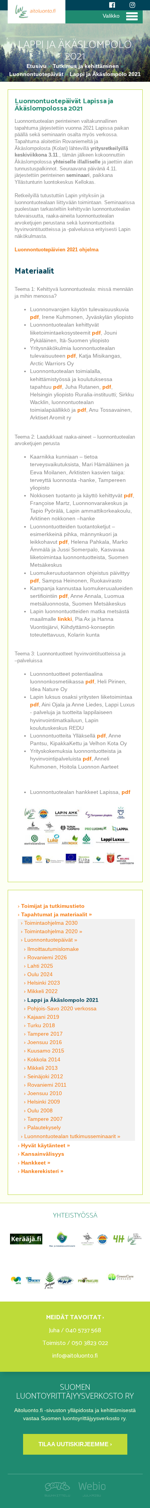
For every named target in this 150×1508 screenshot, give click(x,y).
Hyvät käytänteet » (45, 1145)
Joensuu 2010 (44, 1093)
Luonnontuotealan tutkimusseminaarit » (72, 1136)
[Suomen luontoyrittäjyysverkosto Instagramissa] (132, 5)
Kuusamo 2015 (45, 1051)
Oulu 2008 (40, 1111)
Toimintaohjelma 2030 (51, 923)
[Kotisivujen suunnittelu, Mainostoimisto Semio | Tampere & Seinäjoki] (59, 1495)
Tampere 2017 (45, 1034)
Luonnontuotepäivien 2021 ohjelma (56, 249)
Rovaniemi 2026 (47, 957)
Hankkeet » (35, 1163)
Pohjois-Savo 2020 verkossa (62, 1008)
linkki (65, 619)
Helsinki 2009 (43, 1102)
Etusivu (37, 66)
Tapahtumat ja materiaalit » (56, 914)
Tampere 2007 (45, 1119)
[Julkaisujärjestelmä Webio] (89, 1495)
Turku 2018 (41, 1025)
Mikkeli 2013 (42, 1068)
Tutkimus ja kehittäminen (86, 66)
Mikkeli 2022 (42, 991)
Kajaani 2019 (43, 1017)
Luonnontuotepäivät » (50, 940)
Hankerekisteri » (42, 1171)
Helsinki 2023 (43, 983)
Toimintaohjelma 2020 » (53, 931)
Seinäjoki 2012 (45, 1076)
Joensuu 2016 (44, 1042)
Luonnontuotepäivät (36, 74)
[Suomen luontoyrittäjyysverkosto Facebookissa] (112, 5)
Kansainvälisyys (42, 1154)
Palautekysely (44, 1127)
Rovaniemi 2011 (47, 1085)
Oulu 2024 (40, 974)
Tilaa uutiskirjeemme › (75, 1444)
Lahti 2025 (40, 966)
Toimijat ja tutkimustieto (53, 906)
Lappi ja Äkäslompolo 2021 (105, 74)
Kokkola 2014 (43, 1060)
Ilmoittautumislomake (53, 949)
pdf (34, 317)
